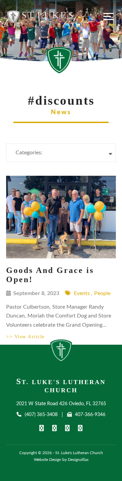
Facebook (41, 427)
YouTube (54, 427)
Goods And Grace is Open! (50, 275)
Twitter (67, 427)
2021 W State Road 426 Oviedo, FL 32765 (61, 403)
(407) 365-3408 (41, 414)
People (102, 293)
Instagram (80, 427)
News (61, 112)
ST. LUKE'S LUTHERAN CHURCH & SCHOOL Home (61, 353)
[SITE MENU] (108, 16)
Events (82, 293)
